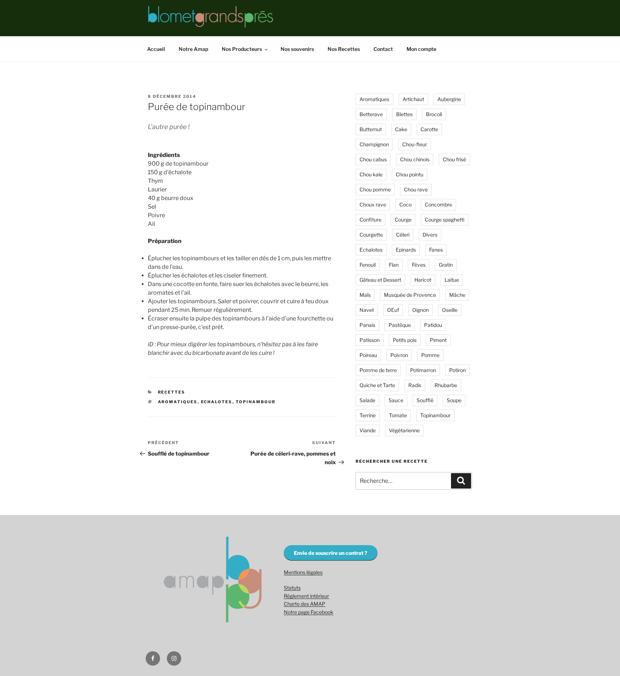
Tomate (398, 415)
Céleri (402, 235)
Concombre (438, 204)
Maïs (365, 295)
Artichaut (413, 99)
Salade (367, 400)
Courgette (371, 235)
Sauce (396, 400)
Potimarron (423, 370)
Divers (430, 235)
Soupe (454, 400)
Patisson (370, 340)
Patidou (433, 325)
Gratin (446, 265)
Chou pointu (409, 174)
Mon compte (421, 49)
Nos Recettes (344, 49)
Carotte (429, 129)
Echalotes (216, 401)
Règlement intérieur (306, 596)
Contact (383, 49)
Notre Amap (193, 49)
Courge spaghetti (444, 219)
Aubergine (449, 99)
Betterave (371, 114)
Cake (401, 129)
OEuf (393, 310)
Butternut (371, 129)
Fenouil (368, 265)
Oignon (420, 310)
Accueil (156, 49)
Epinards (406, 250)
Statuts (292, 588)
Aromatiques (178, 401)
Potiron (457, 370)
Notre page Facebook (308, 612)
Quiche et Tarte (377, 385)
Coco (405, 204)
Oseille (449, 310)
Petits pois (405, 340)
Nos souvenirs (297, 49)
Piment (438, 340)
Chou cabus (373, 159)
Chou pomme (375, 189)
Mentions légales (303, 572)
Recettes (171, 392)
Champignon (374, 144)
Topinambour (256, 401)
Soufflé (425, 400)
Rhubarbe (446, 385)
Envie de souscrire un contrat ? (330, 553)
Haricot (422, 280)
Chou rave (416, 189)
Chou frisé (454, 159)
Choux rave (373, 204)
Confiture (370, 219)
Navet (367, 310)
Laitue (452, 280)
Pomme (430, 355)
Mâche (457, 295)
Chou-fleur (414, 144)
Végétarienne (404, 430)
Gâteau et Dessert (380, 280)
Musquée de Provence (410, 295)
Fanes (436, 250)
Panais (367, 325)
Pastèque (400, 325)
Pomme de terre (378, 370)
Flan (394, 265)
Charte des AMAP (304, 604)
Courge (403, 219)
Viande (368, 430)
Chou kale (371, 174)
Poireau (368, 355)
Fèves (419, 265)
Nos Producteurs (242, 49)
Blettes (404, 114)
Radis (414, 385)
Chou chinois (414, 159)
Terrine (368, 415)
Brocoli (434, 114)
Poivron (399, 355)
